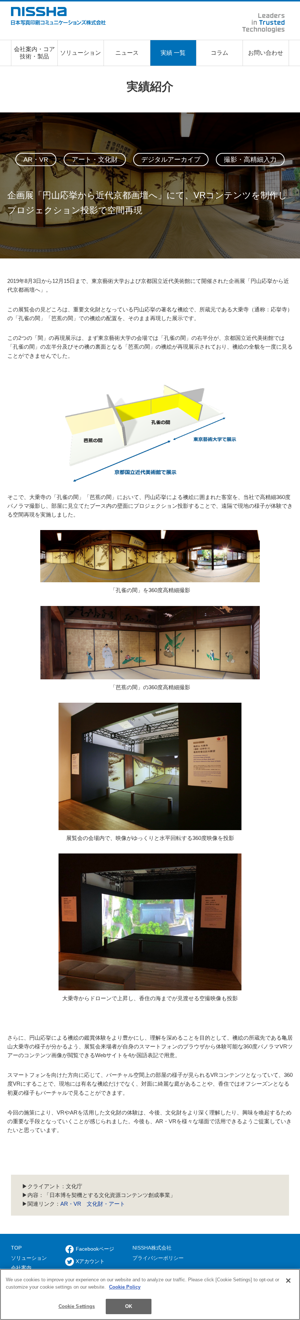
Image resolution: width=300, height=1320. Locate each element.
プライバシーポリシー (158, 1258)
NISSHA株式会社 (152, 1248)
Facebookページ (95, 1249)
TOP (16, 1248)
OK (128, 1306)
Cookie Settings (77, 1306)
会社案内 (21, 1268)
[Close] (288, 1281)
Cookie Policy (124, 1287)
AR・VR (70, 1204)
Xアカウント (90, 1261)
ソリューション (29, 1258)
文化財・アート (106, 1204)
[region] (150, 1294)
